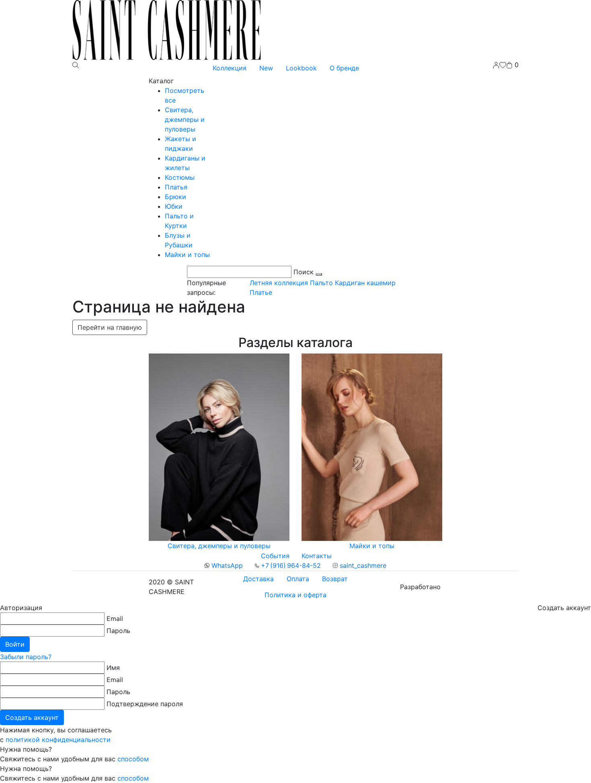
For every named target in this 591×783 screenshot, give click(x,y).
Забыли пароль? (25, 657)
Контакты (317, 556)
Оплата (298, 579)
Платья (176, 187)
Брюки (175, 197)
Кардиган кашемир (365, 283)
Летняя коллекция (279, 283)
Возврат (335, 579)
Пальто (321, 283)
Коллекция (229, 68)
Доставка (258, 579)
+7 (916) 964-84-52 (290, 565)
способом (133, 759)
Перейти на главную (110, 327)
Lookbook (301, 68)
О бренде (344, 68)
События (275, 556)
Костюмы (180, 177)
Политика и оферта (295, 595)
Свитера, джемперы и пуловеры (185, 119)
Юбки (174, 206)
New (266, 68)
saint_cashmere (362, 565)
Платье (261, 292)
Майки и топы (187, 255)
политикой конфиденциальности (58, 740)
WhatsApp (226, 565)
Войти (15, 644)
